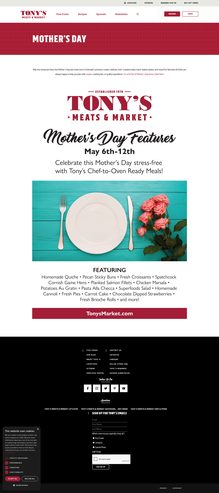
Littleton (99, 443)
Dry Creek (99, 438)
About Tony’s (94, 359)
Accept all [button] (12, 479)
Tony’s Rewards (118, 369)
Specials (101, 14)
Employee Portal (95, 373)
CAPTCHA (96, 452)
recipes (89, 74)
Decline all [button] (30, 479)
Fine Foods (62, 14)
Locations (131, 3)
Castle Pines (100, 447)
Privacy (163, 488)
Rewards (172, 14)
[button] (21, 485)
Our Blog (91, 355)
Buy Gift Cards (191, 3)
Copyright (177, 488)
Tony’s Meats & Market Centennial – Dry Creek (104, 409)
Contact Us (116, 350)
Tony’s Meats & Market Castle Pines (149, 409)
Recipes (82, 14)
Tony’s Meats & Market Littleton (61, 409)
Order (190, 14)
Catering (148, 3)
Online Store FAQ (119, 364)
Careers (114, 359)
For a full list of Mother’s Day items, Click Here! (144, 74)
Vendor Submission (120, 373)
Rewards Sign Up (168, 3)
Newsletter (121, 14)
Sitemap (91, 369)
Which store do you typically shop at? (108, 434)
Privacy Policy (10, 453)
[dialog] (22, 458)
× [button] (38, 429)
